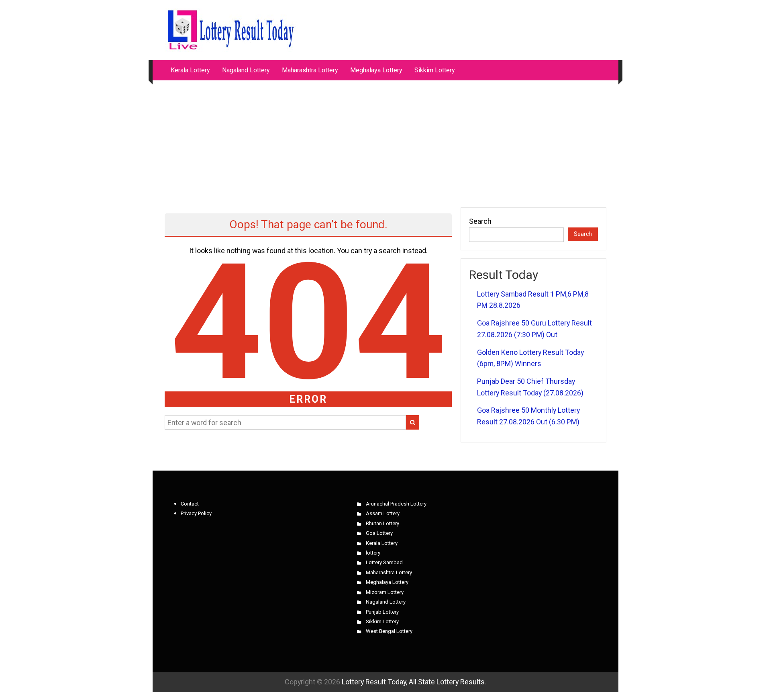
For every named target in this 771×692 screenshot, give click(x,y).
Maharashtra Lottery (310, 70)
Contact (190, 504)
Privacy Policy (196, 513)
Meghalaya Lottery (376, 70)
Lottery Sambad (384, 562)
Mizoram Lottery (385, 592)
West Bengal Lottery (389, 631)
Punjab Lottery (382, 612)
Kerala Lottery (190, 70)
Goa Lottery (379, 533)
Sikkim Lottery (434, 70)
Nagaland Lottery (246, 70)
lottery (373, 553)
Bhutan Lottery (382, 523)
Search (480, 221)
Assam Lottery (383, 513)
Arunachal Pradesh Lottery (396, 504)
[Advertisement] (385, 140)
